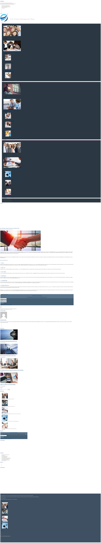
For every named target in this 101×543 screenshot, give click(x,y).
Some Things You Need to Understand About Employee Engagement (13, 137)
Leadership (3, 81)
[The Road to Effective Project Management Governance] (8, 194)
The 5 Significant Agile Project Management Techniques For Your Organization (11, 370)
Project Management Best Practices (11, 38)
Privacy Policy (3, 537)
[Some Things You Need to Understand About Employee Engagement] (8, 136)
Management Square (8, 121)
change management (2, 282)
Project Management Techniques (8, 229)
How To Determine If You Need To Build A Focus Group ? (12, 79)
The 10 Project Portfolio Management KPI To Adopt (8, 406)
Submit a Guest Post (4, 7)
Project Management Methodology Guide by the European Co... (8, 3)
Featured (3, 23)
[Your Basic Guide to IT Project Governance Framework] (8, 185)
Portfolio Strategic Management (7, 199)
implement (15, 264)
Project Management (4, 457)
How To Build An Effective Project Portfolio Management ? (9, 428)
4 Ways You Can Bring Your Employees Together (8, 508)
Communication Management (5, 454)
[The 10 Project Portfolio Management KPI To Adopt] (5, 405)
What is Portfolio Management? (6, 5)
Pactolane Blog (19, 499)
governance (27, 252)
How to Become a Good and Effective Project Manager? (7, 4)
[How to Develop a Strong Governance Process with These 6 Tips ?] (20, 250)
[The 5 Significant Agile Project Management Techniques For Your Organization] (9, 368)
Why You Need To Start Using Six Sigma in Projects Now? (8, 341)
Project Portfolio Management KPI (6, 533)
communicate (49, 286)
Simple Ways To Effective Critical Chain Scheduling (7, 384)
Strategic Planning (4, 460)
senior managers (34, 264)
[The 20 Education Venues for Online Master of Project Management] (5, 420)
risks (49, 252)
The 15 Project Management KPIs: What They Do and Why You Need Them (11, 413)
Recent (4, 112)
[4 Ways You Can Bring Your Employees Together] (12, 152)
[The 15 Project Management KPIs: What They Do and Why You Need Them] (12, 167)
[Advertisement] (50, 209)
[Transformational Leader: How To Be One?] (12, 109)
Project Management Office (5, 459)
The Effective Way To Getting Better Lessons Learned (11, 70)
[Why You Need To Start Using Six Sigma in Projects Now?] (9, 339)
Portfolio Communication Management (7, 201)
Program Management (4, 456)
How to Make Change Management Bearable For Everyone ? (12, 61)
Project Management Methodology (6, 458)
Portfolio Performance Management (7, 200)
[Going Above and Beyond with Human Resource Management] (8, 118)
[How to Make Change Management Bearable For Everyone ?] (8, 60)
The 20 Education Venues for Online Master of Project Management (13, 178)
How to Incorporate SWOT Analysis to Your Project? (8, 355)
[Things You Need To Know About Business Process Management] (8, 127)
